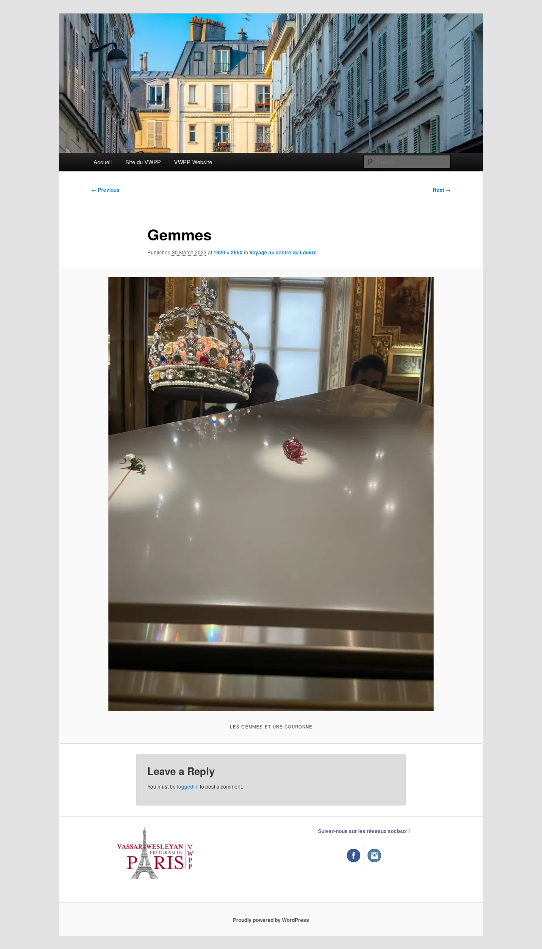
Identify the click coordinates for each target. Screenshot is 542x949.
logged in (188, 786)
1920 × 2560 (228, 252)
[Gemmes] (271, 494)
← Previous (105, 189)
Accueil (103, 162)
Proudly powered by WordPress (271, 920)
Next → (442, 189)
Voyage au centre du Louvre (283, 252)
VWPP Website (193, 162)
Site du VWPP (143, 162)
